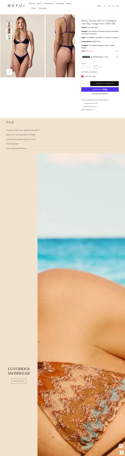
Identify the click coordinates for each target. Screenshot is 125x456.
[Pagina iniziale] (16, 6)
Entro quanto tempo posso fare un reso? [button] (21, 139)
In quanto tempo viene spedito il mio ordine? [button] (23, 130)
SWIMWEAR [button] (48, 4)
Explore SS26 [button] (19, 381)
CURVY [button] (34, 9)
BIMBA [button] (68, 4)
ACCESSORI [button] (60, 4)
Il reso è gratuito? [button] (12, 143)
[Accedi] (109, 6)
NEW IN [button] (32, 4)
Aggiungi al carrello (104, 83)
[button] (99, 6)
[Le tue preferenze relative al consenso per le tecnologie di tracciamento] (121, 452)
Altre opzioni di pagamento (100, 93)
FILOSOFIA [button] (43, 9)
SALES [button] (39, 4)
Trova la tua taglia (90, 72)
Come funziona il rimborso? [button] (16, 148)
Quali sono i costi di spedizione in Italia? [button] (21, 134)
